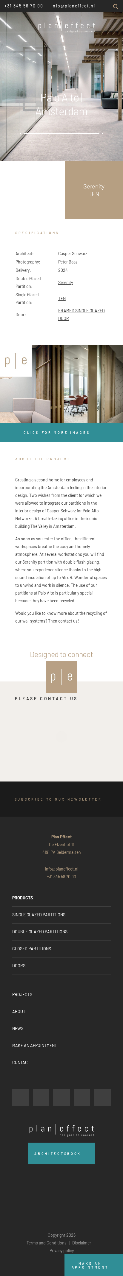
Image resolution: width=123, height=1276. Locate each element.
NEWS (17, 1028)
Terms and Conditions (47, 1242)
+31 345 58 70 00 (23, 5)
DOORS (18, 965)
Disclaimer (81, 1242)
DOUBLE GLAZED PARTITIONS (39, 931)
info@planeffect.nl (73, 5)
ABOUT (18, 1011)
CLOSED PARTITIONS (31, 948)
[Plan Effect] (16, 361)
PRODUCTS (22, 897)
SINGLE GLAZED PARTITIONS (38, 914)
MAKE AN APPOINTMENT (34, 1045)
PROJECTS (22, 994)
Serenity (65, 282)
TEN (62, 298)
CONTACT (21, 1062)
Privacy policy (62, 1250)
